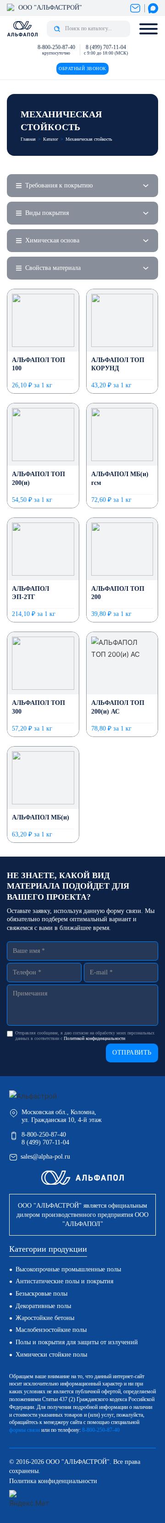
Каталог (50, 139)
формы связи (24, 1430)
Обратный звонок (82, 68)
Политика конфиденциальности (53, 1481)
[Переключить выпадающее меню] (146, 185)
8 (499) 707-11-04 (106, 47)
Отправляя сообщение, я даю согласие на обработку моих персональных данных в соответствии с (84, 1035)
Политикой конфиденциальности (94, 1038)
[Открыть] (148, 28)
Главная (28, 139)
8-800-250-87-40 (56, 47)
